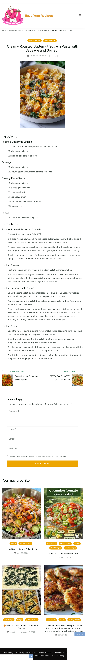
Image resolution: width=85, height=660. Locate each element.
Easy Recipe (51, 543)
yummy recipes (49, 40)
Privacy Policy (58, 655)
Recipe (13, 543)
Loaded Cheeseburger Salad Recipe (21, 549)
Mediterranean (65, 543)
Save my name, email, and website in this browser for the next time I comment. (37, 456)
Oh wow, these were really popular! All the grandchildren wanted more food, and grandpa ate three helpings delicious (64, 628)
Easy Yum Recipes (39, 16)
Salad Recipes (56, 548)
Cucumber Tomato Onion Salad (63, 553)
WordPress (44, 655)
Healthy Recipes (34, 40)
